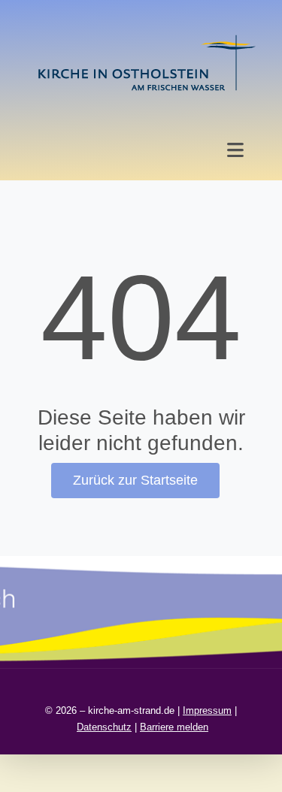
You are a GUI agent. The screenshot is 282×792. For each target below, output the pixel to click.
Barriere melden (174, 727)
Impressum (207, 710)
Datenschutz (104, 727)
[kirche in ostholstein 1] (146, 36)
